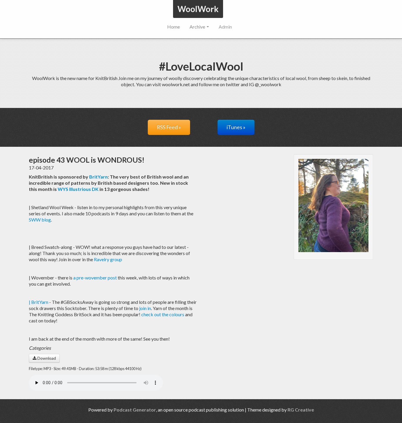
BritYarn (98, 176)
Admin (225, 26)
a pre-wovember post (95, 277)
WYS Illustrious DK (78, 189)
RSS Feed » (169, 127)
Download (46, 358)
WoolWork (198, 9)
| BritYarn (38, 302)
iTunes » (236, 127)
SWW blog (40, 219)
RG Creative (301, 409)
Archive (198, 26)
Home (173, 26)
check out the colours (162, 314)
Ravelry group (108, 259)
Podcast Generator (135, 409)
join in (145, 308)
